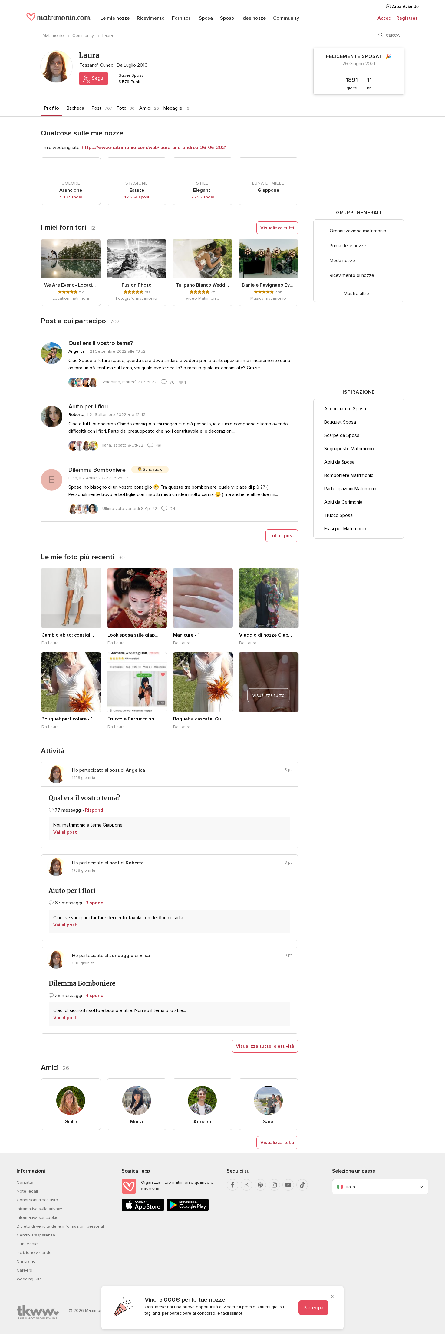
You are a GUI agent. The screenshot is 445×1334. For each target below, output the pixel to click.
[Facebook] (232, 1185)
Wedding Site (29, 1279)
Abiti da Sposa (339, 462)
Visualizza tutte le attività (265, 1046)
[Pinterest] (260, 1185)
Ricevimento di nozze (352, 275)
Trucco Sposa (338, 515)
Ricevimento (151, 18)
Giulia (70, 1122)
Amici (145, 108)
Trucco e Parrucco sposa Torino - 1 (133, 719)
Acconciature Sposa (345, 409)
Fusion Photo (137, 285)
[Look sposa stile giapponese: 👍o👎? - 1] (137, 598)
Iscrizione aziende (34, 1252)
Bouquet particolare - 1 (67, 719)
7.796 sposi (202, 197)
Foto (122, 108)
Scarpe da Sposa (341, 435)
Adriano (202, 1122)
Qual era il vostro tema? (100, 343)
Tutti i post (281, 536)
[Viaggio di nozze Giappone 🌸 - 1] (269, 598)
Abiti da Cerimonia (343, 502)
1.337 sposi (71, 197)
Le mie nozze (115, 18)
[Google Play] (187, 1210)
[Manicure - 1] (203, 598)
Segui (97, 78)
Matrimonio (53, 35)
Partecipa (313, 1308)
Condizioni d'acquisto (37, 1200)
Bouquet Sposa (340, 422)
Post (96, 108)
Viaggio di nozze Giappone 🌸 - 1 (265, 635)
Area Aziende (405, 6)
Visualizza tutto (268, 695)
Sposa (206, 18)
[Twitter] (246, 1185)
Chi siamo (26, 1261)
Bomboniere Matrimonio (349, 475)
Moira (136, 1122)
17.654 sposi (136, 197)
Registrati (407, 18)
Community (286, 18)
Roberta (76, 414)
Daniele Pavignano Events (268, 285)
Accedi (385, 18)
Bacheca (75, 108)
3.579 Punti (128, 81)
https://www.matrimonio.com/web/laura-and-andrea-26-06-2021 (154, 148)
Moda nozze (342, 261)
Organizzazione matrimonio (358, 231)
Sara (268, 1122)
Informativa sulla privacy (39, 1208)
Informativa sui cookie (38, 1217)
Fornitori (182, 18)
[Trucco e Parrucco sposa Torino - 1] (137, 682)
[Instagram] (274, 1185)
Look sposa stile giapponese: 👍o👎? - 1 (133, 635)
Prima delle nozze (348, 246)
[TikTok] (302, 1185)
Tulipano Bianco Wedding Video (202, 285)
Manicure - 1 (186, 635)
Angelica (76, 351)
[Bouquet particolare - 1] (71, 682)
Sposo (227, 18)
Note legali (27, 1191)
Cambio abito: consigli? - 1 (67, 635)
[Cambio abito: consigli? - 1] (71, 598)
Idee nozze (254, 18)
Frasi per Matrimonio (345, 529)
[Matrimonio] (58, 18)
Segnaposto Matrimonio (349, 449)
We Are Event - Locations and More (70, 285)
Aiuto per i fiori (88, 406)
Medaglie (172, 108)
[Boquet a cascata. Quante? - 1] (203, 682)
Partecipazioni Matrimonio (350, 489)
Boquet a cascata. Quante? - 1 (199, 719)
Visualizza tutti (277, 228)
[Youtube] (288, 1185)
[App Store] (143, 1210)
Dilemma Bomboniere (97, 470)
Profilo (51, 108)
